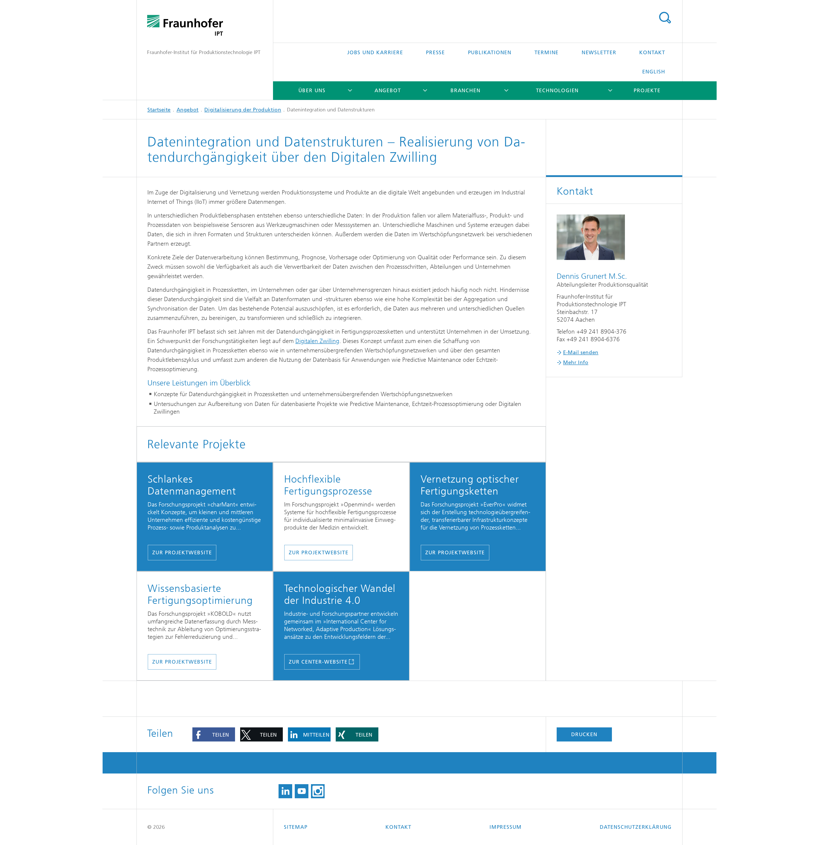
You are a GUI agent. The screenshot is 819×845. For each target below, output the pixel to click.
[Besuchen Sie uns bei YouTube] (301, 791)
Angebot (388, 90)
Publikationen (489, 52)
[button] (213, 734)
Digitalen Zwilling (317, 340)
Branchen (465, 90)
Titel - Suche (665, 18)
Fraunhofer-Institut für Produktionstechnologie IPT (204, 52)
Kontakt (652, 52)
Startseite (159, 110)
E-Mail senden (580, 352)
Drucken (584, 734)
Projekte (647, 90)
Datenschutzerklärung (636, 827)
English (653, 72)
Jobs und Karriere (375, 52)
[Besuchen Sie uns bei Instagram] (318, 791)
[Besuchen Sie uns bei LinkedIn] (285, 791)
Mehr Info (575, 362)
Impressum (505, 827)
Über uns (311, 90)
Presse (435, 52)
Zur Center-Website (318, 662)
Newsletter (599, 52)
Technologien (557, 90)
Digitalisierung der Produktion (242, 110)
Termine (546, 52)
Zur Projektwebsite (182, 553)
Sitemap (296, 827)
